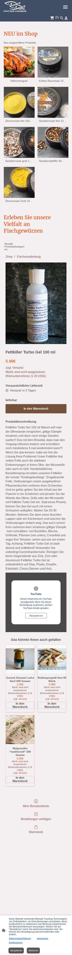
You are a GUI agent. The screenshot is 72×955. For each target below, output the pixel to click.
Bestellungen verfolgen (36, 819)
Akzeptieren (36, 615)
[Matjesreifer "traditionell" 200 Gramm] (20, 729)
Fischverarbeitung (29, 256)
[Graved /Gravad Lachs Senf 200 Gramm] (20, 659)
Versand (17, 367)
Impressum (42, 938)
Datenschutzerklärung (20, 938)
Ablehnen (33, 950)
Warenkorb (36, 832)
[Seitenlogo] (15, 7)
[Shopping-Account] (66, 18)
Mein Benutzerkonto (36, 806)
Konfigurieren (16, 942)
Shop (9, 256)
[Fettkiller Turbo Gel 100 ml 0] (36, 303)
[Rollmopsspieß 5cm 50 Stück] (52, 659)
